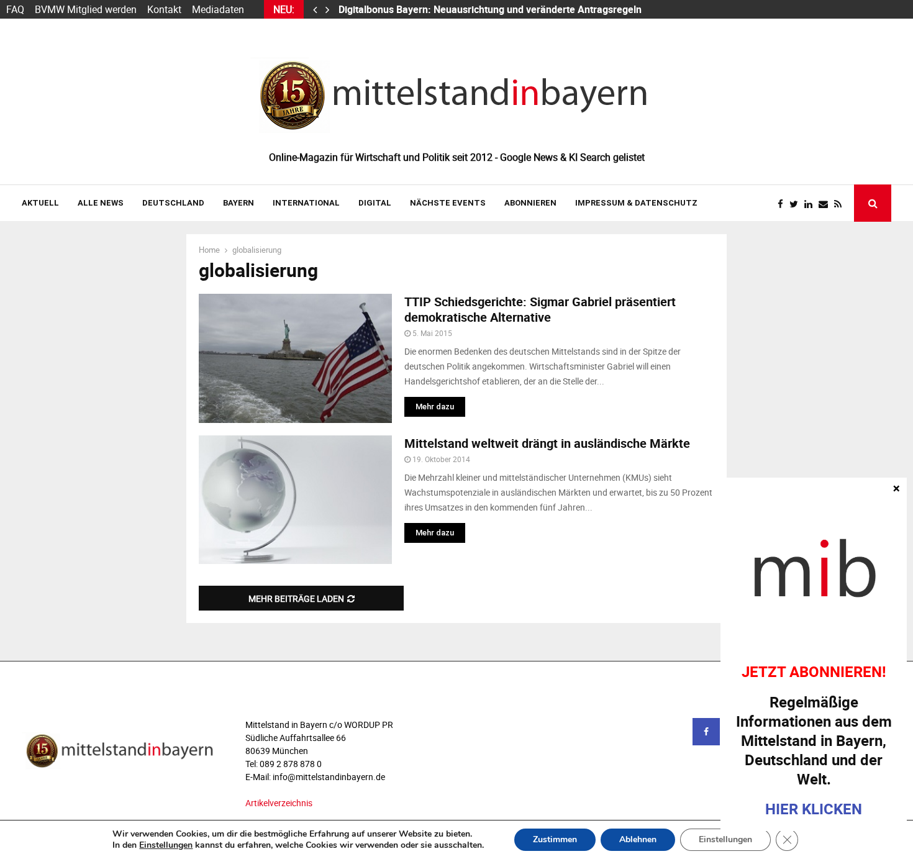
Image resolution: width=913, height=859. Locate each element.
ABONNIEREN (530, 202)
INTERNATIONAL (306, 202)
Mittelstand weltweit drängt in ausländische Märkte (547, 443)
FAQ (15, 9)
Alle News (101, 202)
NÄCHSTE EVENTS (448, 202)
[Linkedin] (811, 204)
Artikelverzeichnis (278, 803)
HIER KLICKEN (813, 809)
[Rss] (841, 204)
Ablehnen (637, 839)
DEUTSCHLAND (173, 202)
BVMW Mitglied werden (86, 9)
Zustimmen (555, 839)
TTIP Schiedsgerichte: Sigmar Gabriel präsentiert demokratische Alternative (540, 309)
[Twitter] (796, 204)
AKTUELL (40, 202)
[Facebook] (783, 204)
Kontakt (164, 9)
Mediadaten (218, 9)
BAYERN (238, 202)
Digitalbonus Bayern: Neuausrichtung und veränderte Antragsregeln (491, 9)
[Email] (826, 204)
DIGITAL (374, 202)
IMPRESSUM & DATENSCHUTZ (636, 202)
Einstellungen (166, 845)
